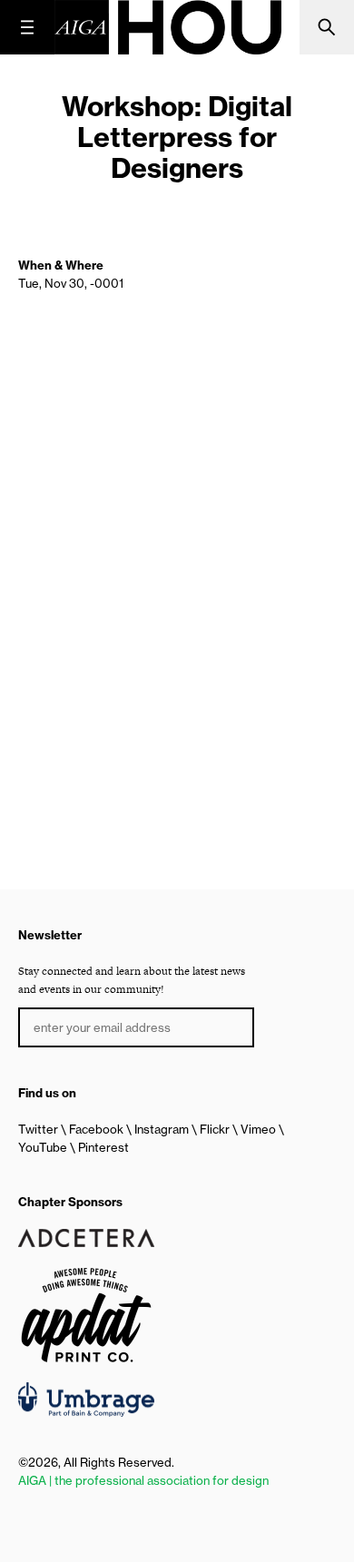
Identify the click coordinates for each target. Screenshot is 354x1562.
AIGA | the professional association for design (143, 1480)
